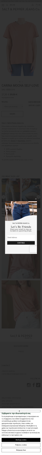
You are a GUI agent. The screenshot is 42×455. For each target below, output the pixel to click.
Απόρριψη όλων (21, 450)
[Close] (35, 198)
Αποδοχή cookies (21, 440)
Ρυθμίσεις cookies (21, 445)
